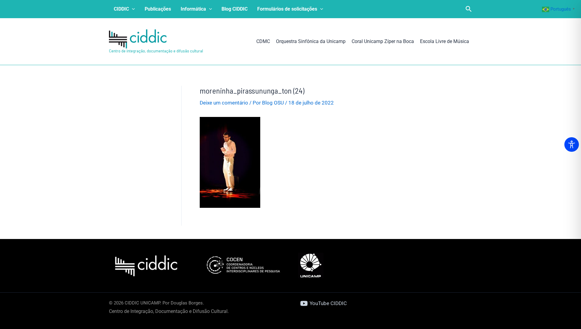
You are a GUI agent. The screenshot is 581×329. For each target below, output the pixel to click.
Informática (193, 9)
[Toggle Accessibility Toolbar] (571, 144)
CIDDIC (121, 9)
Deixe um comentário (224, 103)
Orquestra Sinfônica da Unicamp (311, 41)
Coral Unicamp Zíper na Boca (383, 41)
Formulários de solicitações (287, 9)
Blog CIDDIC (235, 9)
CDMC (263, 41)
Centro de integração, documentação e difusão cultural (156, 50)
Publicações (158, 9)
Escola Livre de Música (444, 41)
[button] (132, 9)
